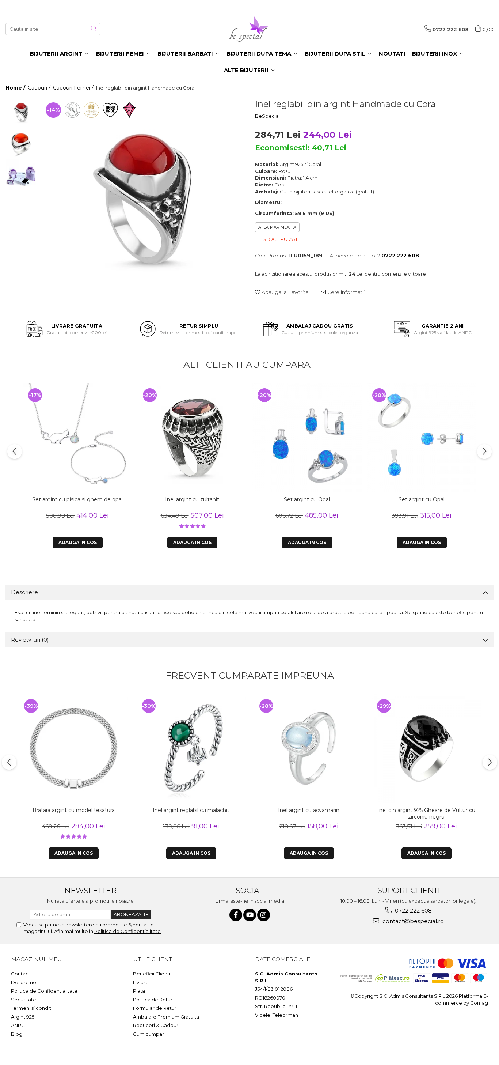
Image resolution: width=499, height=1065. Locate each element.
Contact (20, 974)
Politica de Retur (152, 999)
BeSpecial (267, 116)
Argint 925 (22, 1017)
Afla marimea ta (277, 227)
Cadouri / (40, 87)
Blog (16, 1034)
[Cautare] (93, 29)
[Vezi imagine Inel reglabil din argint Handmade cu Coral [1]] (21, 143)
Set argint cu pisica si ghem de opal (77, 499)
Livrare (141, 982)
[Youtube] (249, 915)
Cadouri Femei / (74, 87)
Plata (139, 991)
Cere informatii (345, 292)
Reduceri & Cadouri (156, 1025)
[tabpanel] (142, 199)
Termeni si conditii (32, 1008)
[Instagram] (263, 915)
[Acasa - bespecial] (249, 29)
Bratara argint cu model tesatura (74, 810)
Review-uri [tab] (30, 639)
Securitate (23, 999)
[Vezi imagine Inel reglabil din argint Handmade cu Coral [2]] (21, 174)
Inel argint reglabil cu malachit (191, 810)
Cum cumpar (148, 1034)
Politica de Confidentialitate (127, 931)
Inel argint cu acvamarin (308, 810)
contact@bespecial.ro (412, 921)
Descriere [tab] (24, 592)
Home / (16, 87)
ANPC (18, 1025)
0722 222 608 (412, 910)
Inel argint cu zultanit (192, 499)
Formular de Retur (154, 1008)
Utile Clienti (153, 959)
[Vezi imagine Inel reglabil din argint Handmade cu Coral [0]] (21, 112)
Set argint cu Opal (307, 499)
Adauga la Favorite (284, 292)
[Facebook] (235, 915)
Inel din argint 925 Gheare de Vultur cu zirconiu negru (426, 813)
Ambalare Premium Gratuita (166, 1017)
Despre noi (24, 982)
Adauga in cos (77, 542)
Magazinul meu (36, 959)
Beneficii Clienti (151, 974)
